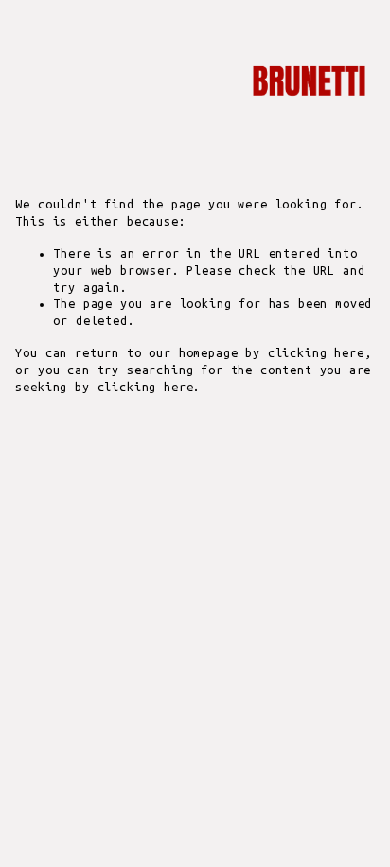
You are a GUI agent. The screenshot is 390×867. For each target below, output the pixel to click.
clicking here (316, 353)
